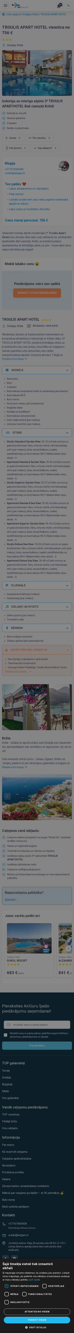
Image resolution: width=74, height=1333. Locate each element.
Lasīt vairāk (34, 1280)
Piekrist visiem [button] (37, 1320)
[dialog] (37, 1296)
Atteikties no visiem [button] (37, 1312)
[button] (37, 1327)
